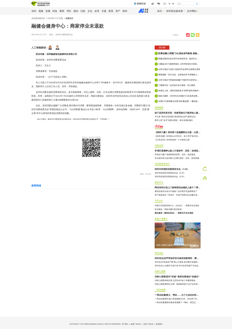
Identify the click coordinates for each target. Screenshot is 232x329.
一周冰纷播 (160, 290)
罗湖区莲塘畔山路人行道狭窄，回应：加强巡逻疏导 (178, 150)
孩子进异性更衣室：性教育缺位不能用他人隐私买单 (178, 113)
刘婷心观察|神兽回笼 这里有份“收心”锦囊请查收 (175, 280)
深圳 (33, 11)
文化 (89, 11)
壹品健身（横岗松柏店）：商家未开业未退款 (174, 206)
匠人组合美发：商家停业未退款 (168, 209)
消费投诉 (69, 18)
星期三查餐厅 (161, 219)
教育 (111, 11)
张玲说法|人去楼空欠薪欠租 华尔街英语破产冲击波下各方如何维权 (178, 266)
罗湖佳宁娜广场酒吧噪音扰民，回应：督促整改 (175, 154)
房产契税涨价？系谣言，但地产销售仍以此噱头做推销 (178, 195)
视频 (40, 11)
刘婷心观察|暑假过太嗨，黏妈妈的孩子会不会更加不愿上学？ (178, 284)
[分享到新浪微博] (188, 35)
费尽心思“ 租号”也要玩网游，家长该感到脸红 (174, 120)
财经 (125, 11)
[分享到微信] (193, 35)
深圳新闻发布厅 (162, 164)
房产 (118, 11)
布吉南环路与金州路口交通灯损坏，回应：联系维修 (177, 158)
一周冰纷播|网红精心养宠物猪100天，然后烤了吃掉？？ (178, 299)
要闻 (61, 11)
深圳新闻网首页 (38, 18)
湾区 (68, 11)
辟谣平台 (159, 182)
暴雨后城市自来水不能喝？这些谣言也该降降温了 (176, 191)
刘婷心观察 (160, 271)
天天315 (159, 200)
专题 (104, 11)
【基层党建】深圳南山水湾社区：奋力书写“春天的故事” (178, 136)
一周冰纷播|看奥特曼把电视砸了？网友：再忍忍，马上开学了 (178, 302)
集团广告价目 (136, 324)
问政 (82, 11)
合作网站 (192, 11)
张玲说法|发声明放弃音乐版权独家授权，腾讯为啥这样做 (178, 258)
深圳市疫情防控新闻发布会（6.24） (170, 177)
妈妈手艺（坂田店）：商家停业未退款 (171, 213)
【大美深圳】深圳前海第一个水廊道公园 (172, 140)
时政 (54, 11)
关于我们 (125, 324)
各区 (159, 11)
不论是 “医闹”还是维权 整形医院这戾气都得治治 (175, 117)
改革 (96, 11)
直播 (47, 11)
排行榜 (162, 47)
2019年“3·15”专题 (55, 18)
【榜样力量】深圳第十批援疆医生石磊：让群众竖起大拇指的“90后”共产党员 (178, 132)
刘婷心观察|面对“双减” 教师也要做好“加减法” (177, 276)
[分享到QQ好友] (198, 35)
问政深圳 (159, 145)
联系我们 (159, 324)
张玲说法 (159, 253)
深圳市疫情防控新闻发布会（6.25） (170, 173)
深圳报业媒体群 (174, 11)
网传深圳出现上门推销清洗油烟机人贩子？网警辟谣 (178, 187)
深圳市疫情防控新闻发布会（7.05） (172, 169)
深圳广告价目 (148, 324)
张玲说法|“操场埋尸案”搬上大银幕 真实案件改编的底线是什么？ (178, 262)
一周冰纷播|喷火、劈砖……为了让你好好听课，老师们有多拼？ (178, 295)
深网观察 (159, 107)
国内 (75, 11)
